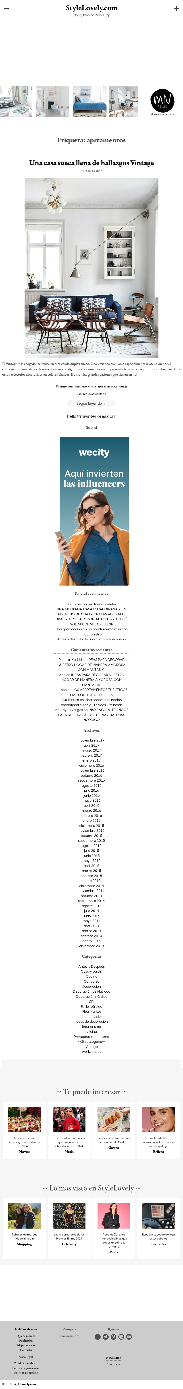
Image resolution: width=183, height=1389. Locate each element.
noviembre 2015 (91, 830)
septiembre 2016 (91, 780)
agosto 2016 (92, 785)
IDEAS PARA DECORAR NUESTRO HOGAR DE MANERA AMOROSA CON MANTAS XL (91, 664)
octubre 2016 (91, 775)
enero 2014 (91, 940)
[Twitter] (105, 1337)
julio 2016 (91, 790)
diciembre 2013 (91, 946)
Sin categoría (91, 1041)
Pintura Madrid (70, 659)
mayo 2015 (91, 860)
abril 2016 (91, 805)
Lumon (61, 689)
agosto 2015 (92, 845)
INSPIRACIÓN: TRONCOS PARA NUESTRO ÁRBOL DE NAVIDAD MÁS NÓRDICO (93, 714)
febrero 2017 (91, 755)
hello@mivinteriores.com (91, 416)
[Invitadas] (158, 1227)
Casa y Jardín (91, 971)
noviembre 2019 (91, 740)
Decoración (91, 986)
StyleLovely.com (91, 8)
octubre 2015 (91, 835)
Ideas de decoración (91, 1021)
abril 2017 (91, 745)
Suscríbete (113, 1364)
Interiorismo (91, 1026)
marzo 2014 (91, 930)
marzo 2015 (91, 870)
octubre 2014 (91, 895)
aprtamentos (66, 386)
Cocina (91, 976)
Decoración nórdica (91, 996)
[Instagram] (121, 1337)
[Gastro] (114, 1131)
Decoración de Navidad (91, 991)
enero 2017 (91, 760)
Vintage (91, 1046)
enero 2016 (91, 820)
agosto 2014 (92, 905)
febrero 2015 (91, 875)
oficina (91, 1031)
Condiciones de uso (26, 1363)
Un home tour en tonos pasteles (91, 604)
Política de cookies (26, 1373)
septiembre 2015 (91, 840)
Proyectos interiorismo (91, 1036)
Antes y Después (91, 966)
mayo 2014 (91, 920)
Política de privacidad (26, 1368)
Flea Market (91, 1011)
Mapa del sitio (26, 1345)
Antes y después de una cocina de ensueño (91, 639)
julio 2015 (91, 850)
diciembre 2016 (91, 765)
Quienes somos (26, 1336)
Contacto (26, 1350)
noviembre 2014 (91, 890)
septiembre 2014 (91, 900)
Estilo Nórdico (91, 1006)
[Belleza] (158, 1131)
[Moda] (69, 1131)
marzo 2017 (91, 750)
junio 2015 (91, 855)
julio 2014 (91, 910)
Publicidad (26, 1340)
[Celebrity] (69, 1227)
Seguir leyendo (90, 403)
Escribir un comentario (91, 393)
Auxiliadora (70, 699)
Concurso (91, 981)
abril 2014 (91, 926)
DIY (91, 1001)
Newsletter (113, 1358)
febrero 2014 (91, 936)
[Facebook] (97, 1337)
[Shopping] (24, 1227)
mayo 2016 (91, 800)
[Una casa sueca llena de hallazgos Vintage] (91, 268)
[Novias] (24, 1131)
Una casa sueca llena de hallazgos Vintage (91, 163)
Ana (62, 674)
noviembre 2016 (91, 770)
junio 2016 (91, 795)
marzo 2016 (91, 810)
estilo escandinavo (107, 386)
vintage (123, 386)
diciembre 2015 (91, 825)
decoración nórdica (85, 386)
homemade (91, 1016)
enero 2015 (91, 880)
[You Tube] (129, 1337)
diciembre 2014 (91, 885)
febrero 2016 (91, 815)
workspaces (91, 1051)
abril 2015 (91, 865)
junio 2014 (91, 916)
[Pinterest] (113, 1337)
